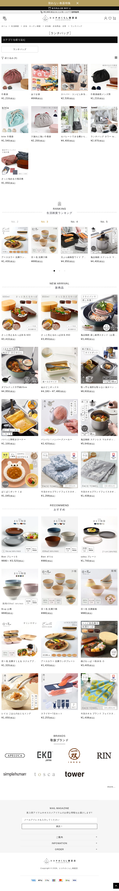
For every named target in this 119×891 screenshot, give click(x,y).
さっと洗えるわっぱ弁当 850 (55, 335)
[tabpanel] (15, 244)
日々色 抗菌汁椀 (39, 257)
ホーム (4, 26)
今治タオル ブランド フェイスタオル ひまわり (99, 713)
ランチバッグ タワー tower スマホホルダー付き (104, 136)
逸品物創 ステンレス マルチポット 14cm (104, 257)
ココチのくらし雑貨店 (59, 18)
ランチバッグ (20, 49)
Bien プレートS (9, 556)
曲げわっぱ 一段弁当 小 (92, 661)
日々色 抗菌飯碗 (89, 609)
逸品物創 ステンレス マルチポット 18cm (99, 439)
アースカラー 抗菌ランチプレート (14, 257)
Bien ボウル (47, 556)
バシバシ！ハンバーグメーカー (56, 439)
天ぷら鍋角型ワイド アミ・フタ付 (74, 257)
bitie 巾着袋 (7, 136)
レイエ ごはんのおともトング (16, 713)
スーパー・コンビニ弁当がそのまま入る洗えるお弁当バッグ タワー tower (74, 94)
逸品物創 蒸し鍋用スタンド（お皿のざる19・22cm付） (99, 335)
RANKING (59, 210)
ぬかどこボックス (50, 387)
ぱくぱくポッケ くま (11, 491)
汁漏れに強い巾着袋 (41, 136)
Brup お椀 (6, 609)
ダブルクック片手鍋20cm (14, 387)
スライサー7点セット (51, 713)
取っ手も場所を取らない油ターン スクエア (99, 387)
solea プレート (88, 556)
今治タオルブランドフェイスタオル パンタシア (59, 491)
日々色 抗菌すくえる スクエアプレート (19, 661)
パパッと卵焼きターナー (13, 439)
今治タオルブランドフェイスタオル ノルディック (99, 491)
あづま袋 (35, 94)
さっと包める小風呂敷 (12, 179)
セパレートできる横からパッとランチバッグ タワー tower (74, 136)
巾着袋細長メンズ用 (101, 94)
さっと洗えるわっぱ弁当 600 (16, 335)
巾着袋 (4, 94)
